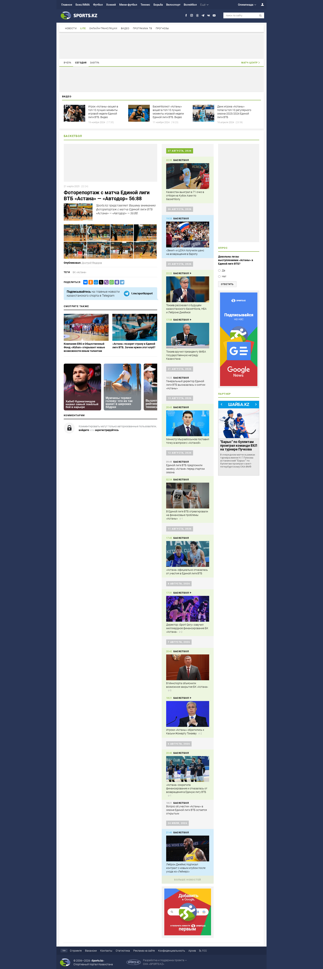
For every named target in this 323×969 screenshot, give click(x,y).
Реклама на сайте (144, 950)
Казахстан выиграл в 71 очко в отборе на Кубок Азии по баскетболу (185, 196)
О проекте (76, 950)
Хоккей (111, 4)
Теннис (145, 4)
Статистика (123, 950)
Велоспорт (173, 4)
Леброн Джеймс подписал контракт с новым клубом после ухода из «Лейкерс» (185, 868)
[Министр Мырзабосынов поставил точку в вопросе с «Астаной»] (187, 423)
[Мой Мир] (95, 282)
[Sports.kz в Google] (187, 934)
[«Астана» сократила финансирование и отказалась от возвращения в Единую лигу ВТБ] (187, 769)
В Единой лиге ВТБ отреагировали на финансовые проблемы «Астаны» (187, 515)
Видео (125, 28)
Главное (66, 4)
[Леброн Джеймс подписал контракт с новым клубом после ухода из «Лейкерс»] (187, 848)
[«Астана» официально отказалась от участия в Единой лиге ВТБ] (187, 554)
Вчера (68, 62)
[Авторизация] (260, 4)
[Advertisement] (161, 46)
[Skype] (116, 282)
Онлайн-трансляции (103, 28)
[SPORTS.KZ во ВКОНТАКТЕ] (208, 15)
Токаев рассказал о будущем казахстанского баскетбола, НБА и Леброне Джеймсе (186, 309)
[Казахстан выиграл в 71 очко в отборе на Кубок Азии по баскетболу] (187, 176)
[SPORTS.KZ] (238, 339)
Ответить (227, 284)
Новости (71, 28)
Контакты (106, 950)
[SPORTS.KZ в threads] (197, 15)
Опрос (223, 247)
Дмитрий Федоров (92, 262)
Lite (83, 28)
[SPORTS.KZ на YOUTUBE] (214, 15)
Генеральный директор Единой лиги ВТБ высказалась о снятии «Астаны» (185, 385)
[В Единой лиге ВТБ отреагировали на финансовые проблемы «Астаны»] (187, 495)
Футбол (98, 4)
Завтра (94, 62)
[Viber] (105, 282)
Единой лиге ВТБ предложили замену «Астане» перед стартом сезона (185, 469)
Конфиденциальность (171, 950)
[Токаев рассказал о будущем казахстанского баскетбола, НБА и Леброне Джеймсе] (187, 289)
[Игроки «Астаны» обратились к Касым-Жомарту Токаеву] (187, 714)
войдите (84, 430)
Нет (224, 276)
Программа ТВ (142, 28)
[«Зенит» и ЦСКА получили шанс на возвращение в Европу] (187, 234)
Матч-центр (249, 62)
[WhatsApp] (110, 282)
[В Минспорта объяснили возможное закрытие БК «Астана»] (187, 667)
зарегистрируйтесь (107, 430)
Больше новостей (187, 879)
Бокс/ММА (83, 4)
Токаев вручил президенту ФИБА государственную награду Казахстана (186, 355)
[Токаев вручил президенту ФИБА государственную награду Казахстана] (187, 336)
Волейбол (190, 4)
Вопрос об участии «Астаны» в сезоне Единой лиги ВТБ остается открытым (186, 810)
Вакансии (91, 950)
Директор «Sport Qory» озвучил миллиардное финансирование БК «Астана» (187, 628)
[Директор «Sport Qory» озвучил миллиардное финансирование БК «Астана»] (187, 609)
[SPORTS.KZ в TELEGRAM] (203, 15)
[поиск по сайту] (260, 16)
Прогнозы (162, 28)
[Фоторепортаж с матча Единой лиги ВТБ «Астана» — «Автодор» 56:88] (75, 240)
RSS (204, 950)
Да (223, 270)
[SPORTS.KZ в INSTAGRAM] (191, 15)
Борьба (158, 4)
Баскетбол (73, 136)
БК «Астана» (79, 272)
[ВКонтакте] (84, 282)
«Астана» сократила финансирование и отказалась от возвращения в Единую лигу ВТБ (186, 788)
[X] (100, 282)
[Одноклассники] (89, 282)
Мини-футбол (128, 4)
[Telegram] (121, 282)
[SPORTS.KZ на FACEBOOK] (186, 15)
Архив (192, 950)
